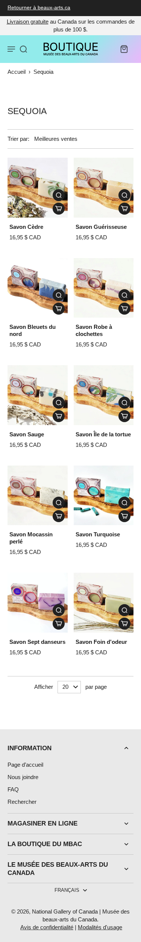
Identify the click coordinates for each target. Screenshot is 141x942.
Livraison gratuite (28, 21)
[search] (23, 48)
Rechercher (22, 802)
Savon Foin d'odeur (101, 642)
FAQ (13, 789)
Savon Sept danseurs (37, 642)
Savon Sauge (26, 434)
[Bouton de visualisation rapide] (59, 195)
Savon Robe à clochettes (94, 330)
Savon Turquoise (98, 534)
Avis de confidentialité (46, 927)
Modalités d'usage (100, 927)
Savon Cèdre (26, 227)
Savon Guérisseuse (101, 227)
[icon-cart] (123, 48)
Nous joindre (23, 777)
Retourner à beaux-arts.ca (39, 7)
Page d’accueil (25, 764)
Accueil (17, 72)
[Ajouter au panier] (59, 209)
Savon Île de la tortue (103, 434)
